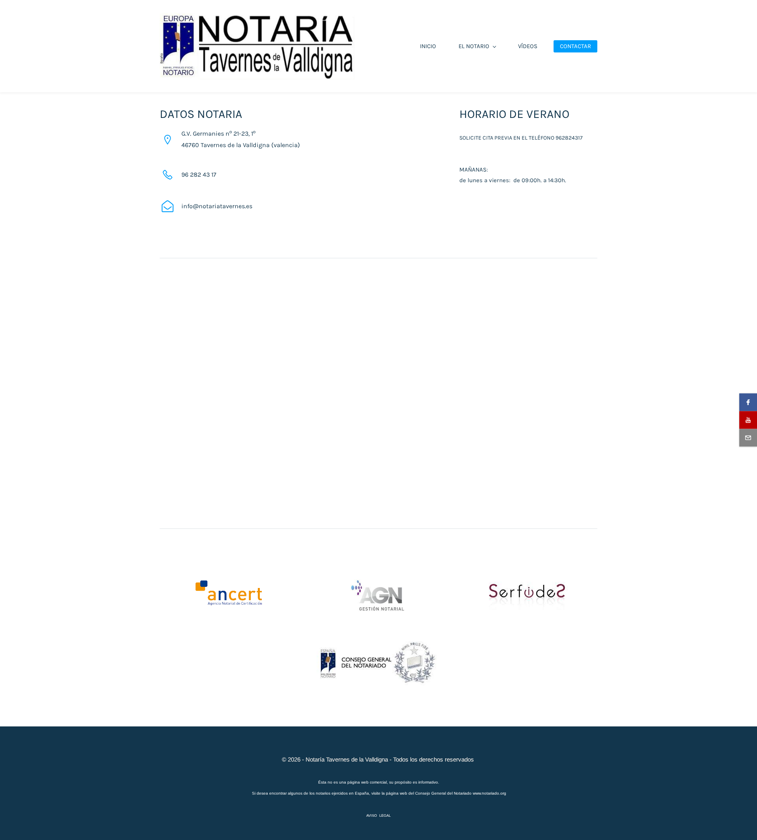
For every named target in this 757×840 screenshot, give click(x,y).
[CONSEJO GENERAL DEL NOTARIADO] (378, 636)
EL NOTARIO (474, 46)
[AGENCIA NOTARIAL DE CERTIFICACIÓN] (228, 584)
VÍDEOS (527, 46)
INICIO (428, 46)
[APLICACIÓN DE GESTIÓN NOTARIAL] (378, 584)
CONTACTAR (575, 46)
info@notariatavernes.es (216, 206)
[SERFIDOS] (528, 586)
